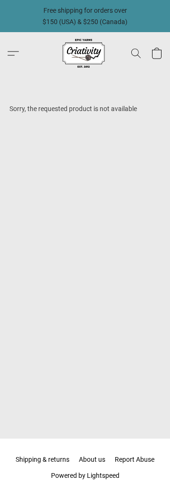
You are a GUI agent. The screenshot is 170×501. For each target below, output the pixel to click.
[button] (85, 53)
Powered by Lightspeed (85, 475)
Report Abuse (134, 459)
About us (92, 459)
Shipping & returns (42, 459)
